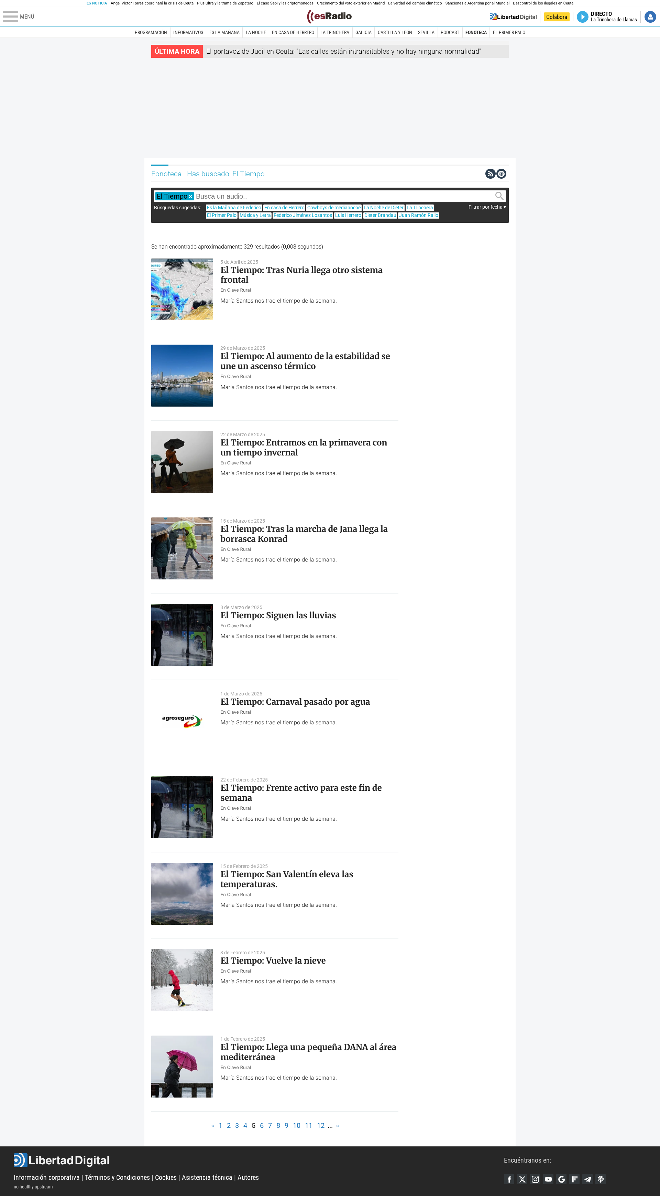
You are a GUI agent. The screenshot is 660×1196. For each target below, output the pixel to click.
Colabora (556, 16)
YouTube (548, 1179)
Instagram (535, 1179)
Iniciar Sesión (650, 17)
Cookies (166, 1177)
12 (320, 1125)
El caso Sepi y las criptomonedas (285, 3)
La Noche (256, 32)
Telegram (587, 1179)
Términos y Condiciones (117, 1177)
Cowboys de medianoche (334, 207)
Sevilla (426, 32)
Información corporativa (47, 1177)
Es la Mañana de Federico (234, 207)
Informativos (188, 32)
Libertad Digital (259, 1160)
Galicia (363, 32)
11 (308, 1125)
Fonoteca (476, 32)
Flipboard (574, 1179)
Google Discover (561, 1179)
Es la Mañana (224, 32)
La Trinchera (334, 32)
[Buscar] (499, 196)
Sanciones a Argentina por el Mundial (478, 3)
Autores (248, 1177)
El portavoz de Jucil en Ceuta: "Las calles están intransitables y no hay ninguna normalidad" (343, 51)
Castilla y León (395, 32)
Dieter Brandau (380, 215)
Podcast (450, 32)
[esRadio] (329, 17)
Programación (151, 32)
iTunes (600, 1179)
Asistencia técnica (207, 1177)
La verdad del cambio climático (415, 3)
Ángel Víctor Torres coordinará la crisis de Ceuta (152, 3)
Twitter (522, 1179)
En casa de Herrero (293, 32)
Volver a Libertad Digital (513, 17)
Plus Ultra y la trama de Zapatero (225, 3)
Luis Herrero (348, 215)
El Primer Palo (509, 32)
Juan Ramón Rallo (418, 215)
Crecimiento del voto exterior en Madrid (351, 3)
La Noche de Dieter (384, 207)
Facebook (509, 1179)
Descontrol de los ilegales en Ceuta (543, 3)
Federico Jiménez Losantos (303, 215)
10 (296, 1125)
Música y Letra (255, 215)
